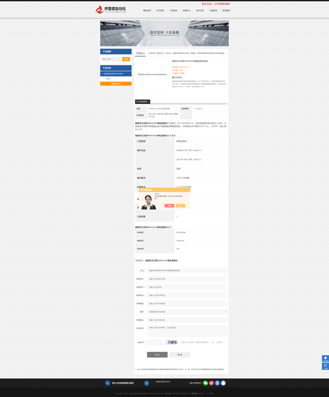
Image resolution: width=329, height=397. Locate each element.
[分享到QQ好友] (223, 383)
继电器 (108, 79)
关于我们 (160, 10)
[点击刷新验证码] (171, 342)
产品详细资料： (142, 102)
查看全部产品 (116, 84)
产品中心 (168, 53)
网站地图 (168, 393)
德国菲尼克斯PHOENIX (113, 74)
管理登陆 (194, 393)
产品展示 (173, 10)
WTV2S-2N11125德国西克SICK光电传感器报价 (207, 369)
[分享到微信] (205, 383)
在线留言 (213, 10)
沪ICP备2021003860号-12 (181, 393)
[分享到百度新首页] (217, 383)
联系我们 (226, 10)
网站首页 (147, 10)
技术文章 (200, 10)
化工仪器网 (210, 393)
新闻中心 (187, 10)
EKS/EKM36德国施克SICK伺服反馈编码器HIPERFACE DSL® (162, 369)
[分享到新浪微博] (211, 383)
